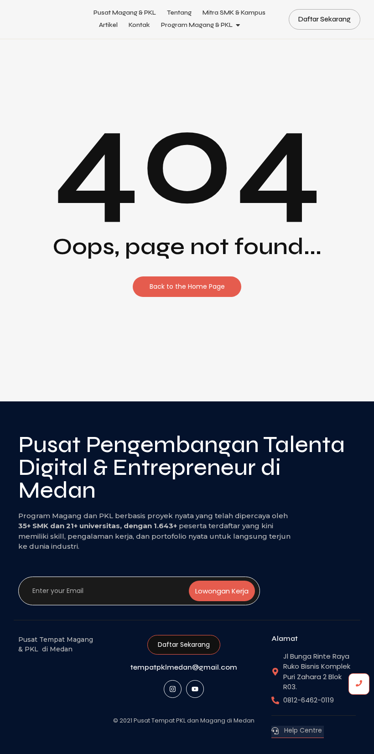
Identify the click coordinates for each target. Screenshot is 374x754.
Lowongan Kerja (222, 591)
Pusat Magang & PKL (125, 12)
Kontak (139, 25)
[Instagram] (173, 689)
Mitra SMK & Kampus (234, 12)
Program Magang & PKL (197, 25)
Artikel (108, 25)
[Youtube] (195, 689)
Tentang (179, 12)
